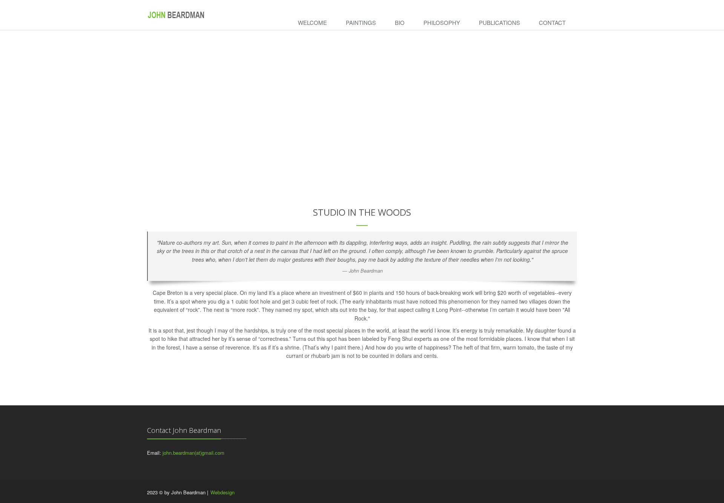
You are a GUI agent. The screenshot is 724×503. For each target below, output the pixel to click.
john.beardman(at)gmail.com (193, 452)
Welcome (312, 22)
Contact (552, 22)
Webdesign (222, 492)
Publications (499, 22)
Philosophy (441, 22)
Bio (400, 22)
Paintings (361, 22)
